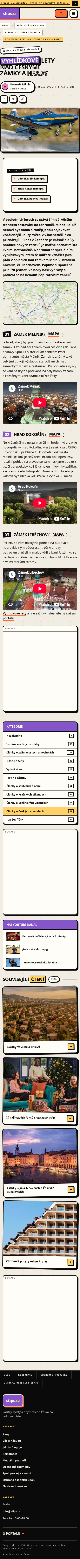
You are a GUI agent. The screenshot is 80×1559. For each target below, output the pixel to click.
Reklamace (25, 1375)
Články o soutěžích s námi (39, 786)
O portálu (11, 1533)
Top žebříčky (39, 819)
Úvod (5, 25)
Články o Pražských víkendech (39, 794)
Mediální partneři (14, 1460)
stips (10, 13)
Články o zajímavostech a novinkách (39, 752)
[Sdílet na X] (13, 99)
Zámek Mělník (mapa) (29, 178)
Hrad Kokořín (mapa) (29, 188)
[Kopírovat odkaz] (22, 99)
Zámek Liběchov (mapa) (31, 198)
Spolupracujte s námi (17, 1473)
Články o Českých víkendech (23, 32)
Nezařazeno (39, 735)
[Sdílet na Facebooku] (4, 99)
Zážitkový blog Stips (30, 25)
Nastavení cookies (15, 1486)
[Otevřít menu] (74, 13)
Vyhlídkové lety (14, 613)
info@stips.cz (11, 1511)
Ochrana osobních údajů (21, 1383)
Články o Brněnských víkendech (39, 803)
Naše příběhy (39, 761)
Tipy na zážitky (39, 778)
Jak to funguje (12, 1447)
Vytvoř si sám (39, 769)
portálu (8, 618)
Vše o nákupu (12, 1441)
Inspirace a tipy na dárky (39, 744)
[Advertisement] (40, 671)
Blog (7, 1375)
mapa (53, 334)
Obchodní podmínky (54, 1375)
